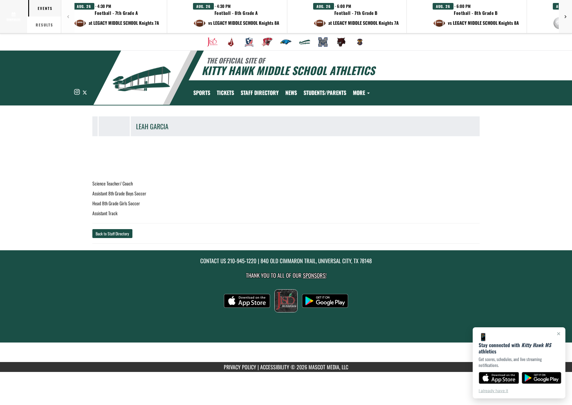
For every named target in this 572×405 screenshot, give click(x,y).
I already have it (493, 390)
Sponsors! (314, 275)
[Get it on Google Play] (542, 378)
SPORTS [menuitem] (201, 93)
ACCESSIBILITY (274, 367)
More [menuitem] (359, 93)
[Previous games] (67, 16)
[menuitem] (212, 42)
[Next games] (565, 16)
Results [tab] (44, 24)
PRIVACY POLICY (240, 367)
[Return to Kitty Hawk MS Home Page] (141, 79)
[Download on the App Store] (499, 378)
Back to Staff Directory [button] (112, 233)
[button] (116, 16)
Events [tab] (45, 8)
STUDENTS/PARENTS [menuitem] (325, 93)
